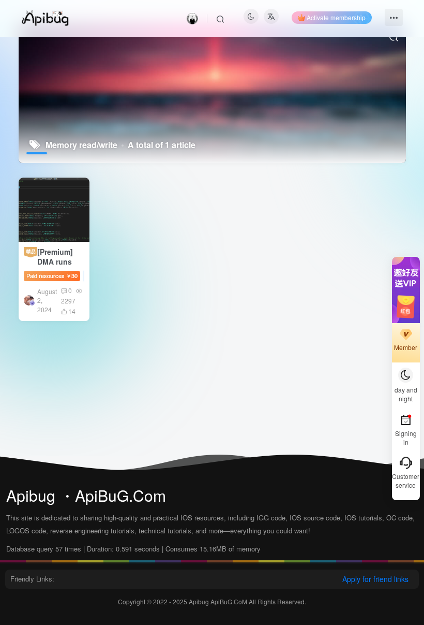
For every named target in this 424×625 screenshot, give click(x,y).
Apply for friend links (375, 579)
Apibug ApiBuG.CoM (219, 601)
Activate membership (336, 17)
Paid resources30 (52, 275)
